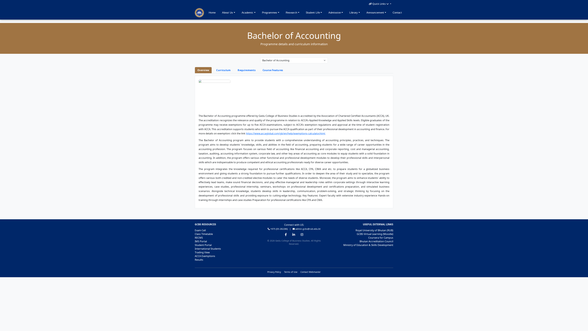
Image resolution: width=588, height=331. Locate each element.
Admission (334, 12)
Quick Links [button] (379, 4)
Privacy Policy (274, 271)
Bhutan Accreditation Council (376, 241)
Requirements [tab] (247, 70)
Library (353, 12)
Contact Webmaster (310, 271)
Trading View (202, 252)
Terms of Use (290, 271)
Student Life (313, 12)
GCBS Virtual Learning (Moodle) (375, 234)
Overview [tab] (203, 70)
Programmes (269, 12)
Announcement (375, 12)
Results (199, 259)
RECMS (199, 237)
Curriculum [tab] (223, 70)
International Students (208, 248)
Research (291, 12)
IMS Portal (201, 241)
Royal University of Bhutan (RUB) (374, 230)
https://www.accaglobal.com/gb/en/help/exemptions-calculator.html (286, 133)
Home (212, 12)
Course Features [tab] (273, 70)
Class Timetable (204, 234)
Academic (247, 12)
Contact (397, 12)
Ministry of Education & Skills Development (368, 245)
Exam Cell (200, 230)
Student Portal (203, 245)
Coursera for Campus (380, 237)
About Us (227, 12)
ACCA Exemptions (205, 256)
